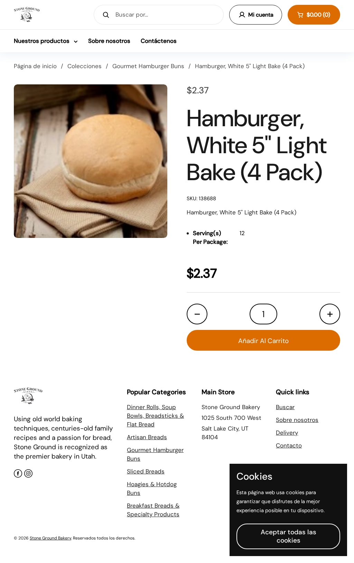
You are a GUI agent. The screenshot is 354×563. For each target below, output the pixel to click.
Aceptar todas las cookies (288, 536)
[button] (314, 15)
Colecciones (84, 66)
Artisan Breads (147, 437)
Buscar (285, 407)
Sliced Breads (146, 471)
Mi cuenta (260, 14)
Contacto (289, 445)
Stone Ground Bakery (50, 538)
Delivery (287, 432)
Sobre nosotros (297, 420)
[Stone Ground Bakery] (27, 14)
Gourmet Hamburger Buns (148, 66)
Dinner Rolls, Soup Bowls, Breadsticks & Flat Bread (155, 415)
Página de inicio (35, 66)
